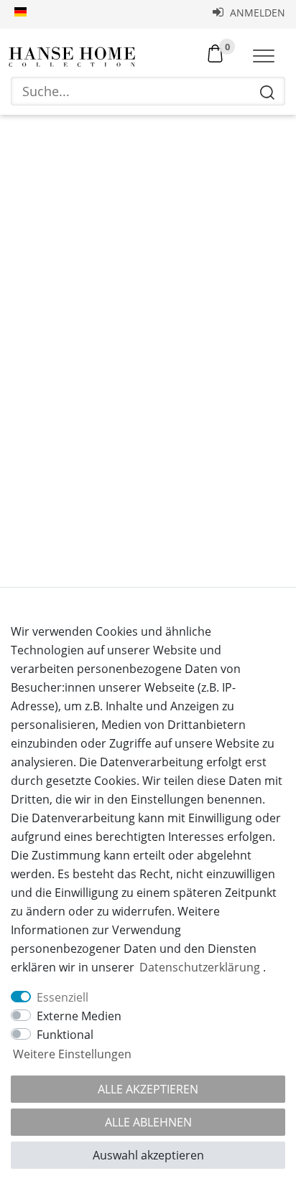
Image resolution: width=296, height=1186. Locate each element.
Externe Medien (79, 1016)
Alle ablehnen (148, 1122)
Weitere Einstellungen (72, 1054)
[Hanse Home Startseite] (72, 57)
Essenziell (62, 997)
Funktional (65, 1035)
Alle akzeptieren (148, 1089)
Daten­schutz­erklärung (199, 967)
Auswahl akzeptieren (148, 1155)
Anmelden (256, 12)
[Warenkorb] (215, 52)
